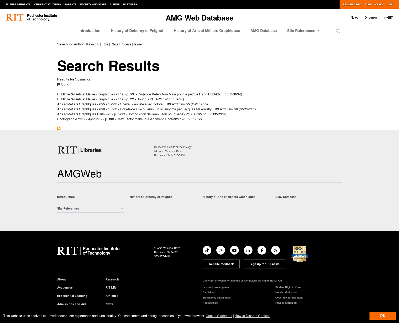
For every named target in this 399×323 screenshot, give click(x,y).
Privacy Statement (286, 303)
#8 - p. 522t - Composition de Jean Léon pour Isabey (146, 114)
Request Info (352, 4)
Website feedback (221, 264)
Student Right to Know (288, 287)
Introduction (89, 30)
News (354, 17)
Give (390, 4)
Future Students (18, 4)
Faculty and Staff (93, 4)
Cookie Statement (219, 315)
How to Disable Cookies (252, 315)
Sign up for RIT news (265, 264)
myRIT (388, 17)
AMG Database (263, 30)
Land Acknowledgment (216, 287)
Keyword (92, 44)
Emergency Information (216, 297)
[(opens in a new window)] (207, 250)
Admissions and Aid (71, 304)
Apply (379, 4)
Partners (130, 4)
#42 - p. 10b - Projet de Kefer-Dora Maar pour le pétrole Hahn (162, 94)
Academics (65, 287)
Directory (371, 17)
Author (79, 44)
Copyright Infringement (289, 297)
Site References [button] (301, 30)
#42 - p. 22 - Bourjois (133, 99)
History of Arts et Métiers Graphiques (207, 30)
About (61, 279)
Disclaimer (209, 292)
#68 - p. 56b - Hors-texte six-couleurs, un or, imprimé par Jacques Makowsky (155, 109)
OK (382, 315)
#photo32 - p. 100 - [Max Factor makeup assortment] (126, 119)
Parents (70, 4)
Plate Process (121, 44)
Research (112, 279)
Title (105, 44)
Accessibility (210, 303)
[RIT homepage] (31, 17)
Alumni (114, 4)
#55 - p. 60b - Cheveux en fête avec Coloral (131, 104)
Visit (368, 4)
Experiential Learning (72, 296)
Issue (138, 44)
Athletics (112, 296)
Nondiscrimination (286, 292)
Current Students (47, 4)
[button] (338, 31)
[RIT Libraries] (80, 150)
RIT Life (111, 287)
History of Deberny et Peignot (137, 30)
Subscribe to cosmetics (58, 128)
